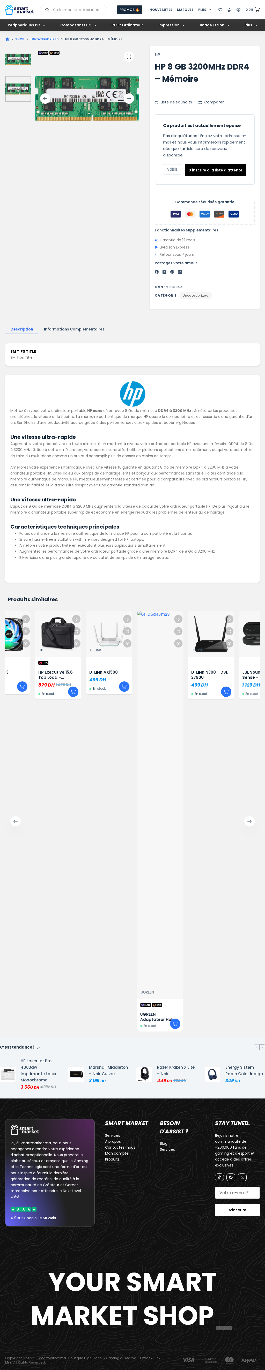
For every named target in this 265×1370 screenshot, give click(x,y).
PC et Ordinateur (127, 25)
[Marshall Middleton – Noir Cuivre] (76, 1074)
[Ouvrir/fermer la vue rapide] (54, 643)
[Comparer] (229, 10)
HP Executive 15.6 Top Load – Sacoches (34, 677)
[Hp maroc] (132, 394)
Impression (169, 25)
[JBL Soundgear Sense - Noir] (240, 634)
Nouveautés (161, 9)
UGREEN (125, 992)
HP (157, 55)
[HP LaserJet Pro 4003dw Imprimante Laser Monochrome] (8, 1074)
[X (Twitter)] (164, 272)
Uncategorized (195, 295)
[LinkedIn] (180, 272)
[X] (242, 1177)
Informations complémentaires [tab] (74, 329)
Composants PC (75, 25)
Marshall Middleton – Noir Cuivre (108, 1071)
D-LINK (73, 649)
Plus (202, 9)
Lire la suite (153, 1024)
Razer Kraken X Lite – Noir (176, 1071)
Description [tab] (22, 329)
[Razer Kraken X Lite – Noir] (144, 1074)
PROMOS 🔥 (129, 9)
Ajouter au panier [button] (51, 692)
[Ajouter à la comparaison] (54, 631)
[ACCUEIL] (7, 39)
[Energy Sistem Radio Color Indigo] (212, 1074)
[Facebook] (157, 272)
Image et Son (212, 25)
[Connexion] (238, 10)
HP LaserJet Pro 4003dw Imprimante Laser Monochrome (39, 1070)
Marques (185, 9)
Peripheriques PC (24, 25)
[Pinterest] (172, 272)
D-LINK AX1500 (82, 672)
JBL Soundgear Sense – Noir (235, 674)
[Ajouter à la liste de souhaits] (54, 619)
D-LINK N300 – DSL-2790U (189, 674)
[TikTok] (219, 1177)
